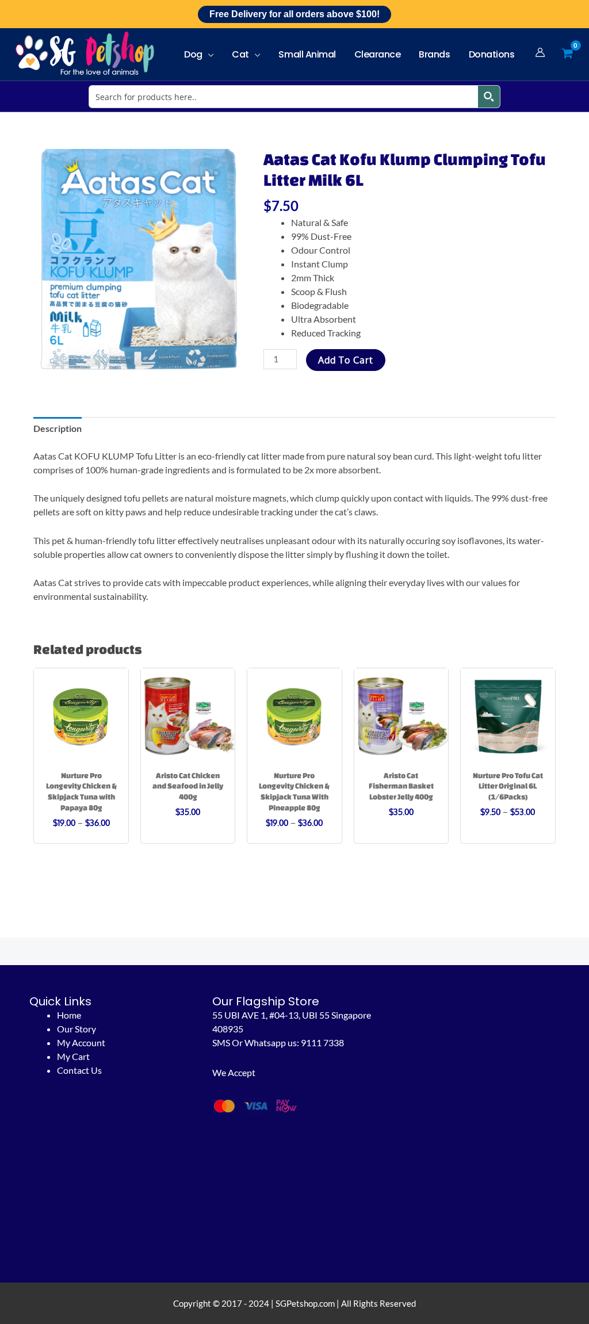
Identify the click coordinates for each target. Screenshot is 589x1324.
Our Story (76, 1028)
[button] (208, 54)
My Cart (73, 1056)
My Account (81, 1042)
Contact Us (79, 1070)
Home (69, 1014)
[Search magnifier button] (489, 97)
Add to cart (345, 360)
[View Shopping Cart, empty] (567, 54)
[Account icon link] (540, 52)
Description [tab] (57, 428)
